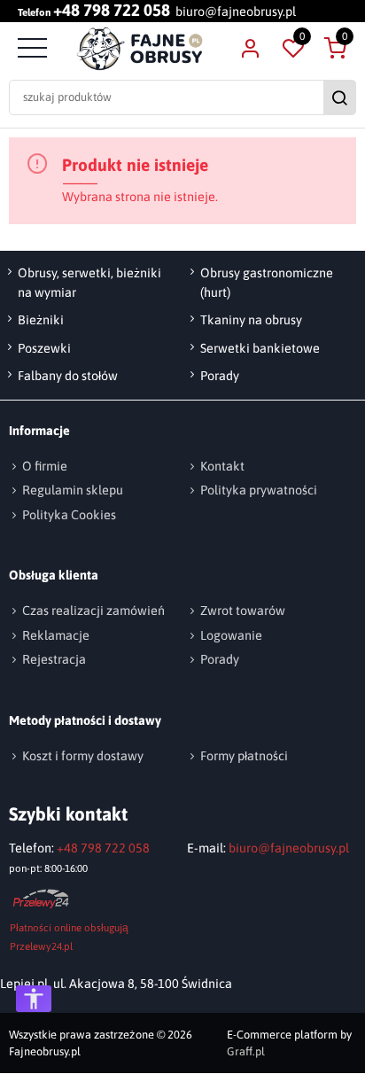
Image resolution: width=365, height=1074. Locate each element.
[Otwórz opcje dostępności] (33, 998)
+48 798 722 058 (111, 11)
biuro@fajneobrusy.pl (235, 11)
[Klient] (250, 48)
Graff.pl (246, 1052)
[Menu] (30, 48)
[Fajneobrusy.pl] (140, 49)
